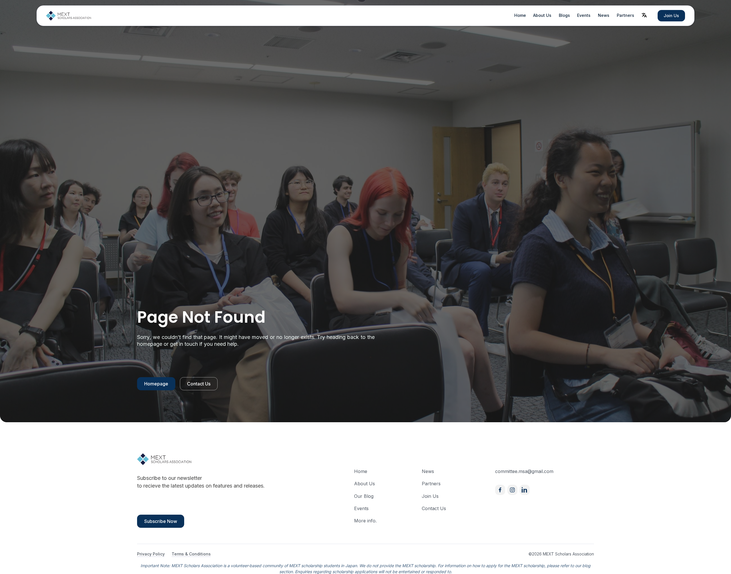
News (603, 15)
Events (584, 15)
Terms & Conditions (191, 553)
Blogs (564, 15)
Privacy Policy (151, 553)
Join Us (671, 15)
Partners (625, 15)
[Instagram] (512, 490)
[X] (525, 490)
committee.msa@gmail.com (524, 471)
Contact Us (198, 384)
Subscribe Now (160, 521)
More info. (365, 521)
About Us (542, 15)
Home (520, 15)
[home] (69, 16)
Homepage (156, 384)
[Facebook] (500, 490)
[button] (644, 15)
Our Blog (363, 496)
